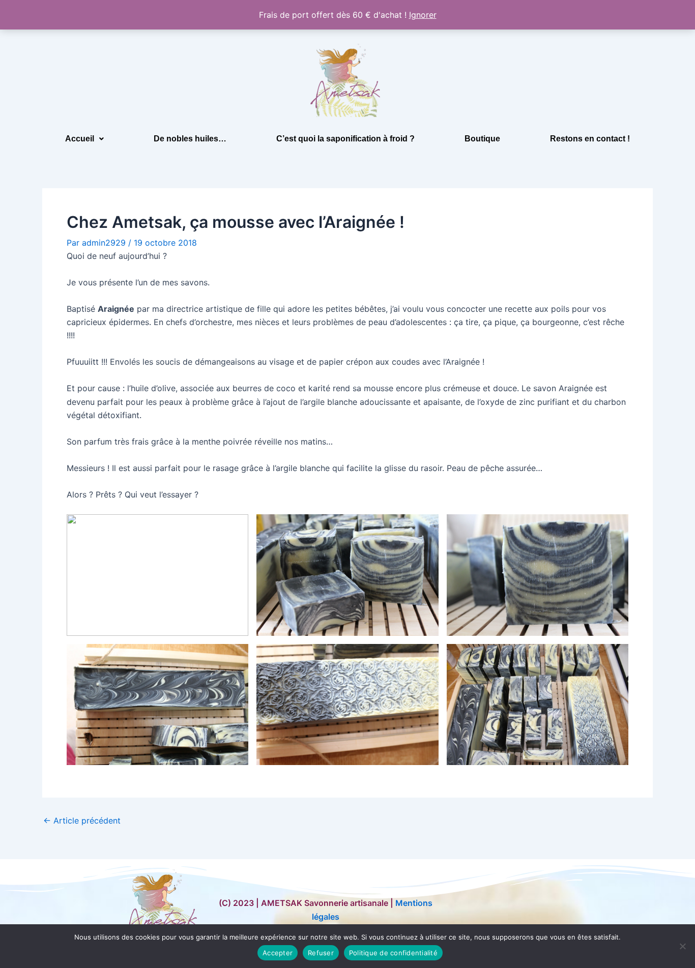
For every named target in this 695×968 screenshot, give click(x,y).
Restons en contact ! (590, 138)
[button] (84, 139)
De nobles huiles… (190, 138)
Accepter (278, 953)
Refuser (321, 953)
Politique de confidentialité (393, 953)
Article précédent (82, 820)
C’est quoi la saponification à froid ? (345, 138)
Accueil (79, 138)
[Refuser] (682, 946)
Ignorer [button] (423, 15)
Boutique (482, 138)
